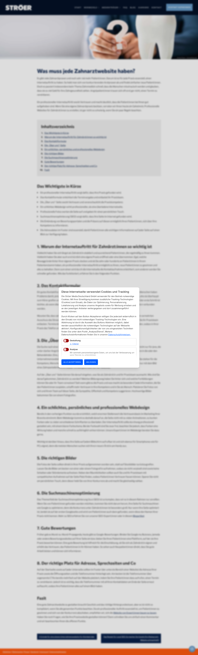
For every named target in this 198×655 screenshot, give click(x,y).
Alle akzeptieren (72, 362)
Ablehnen (91, 362)
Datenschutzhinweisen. (119, 334)
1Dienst (74, 344)
